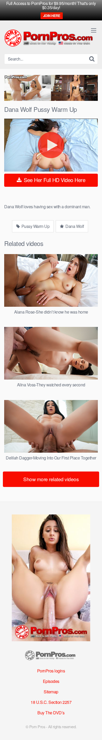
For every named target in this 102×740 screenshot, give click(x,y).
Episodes (51, 681)
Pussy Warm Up (34, 226)
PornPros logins (51, 671)
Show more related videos (51, 479)
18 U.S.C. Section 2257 (51, 702)
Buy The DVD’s (51, 713)
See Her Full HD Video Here (54, 180)
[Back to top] (93, 728)
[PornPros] (50, 38)
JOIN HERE (51, 15)
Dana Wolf (74, 226)
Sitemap (51, 692)
